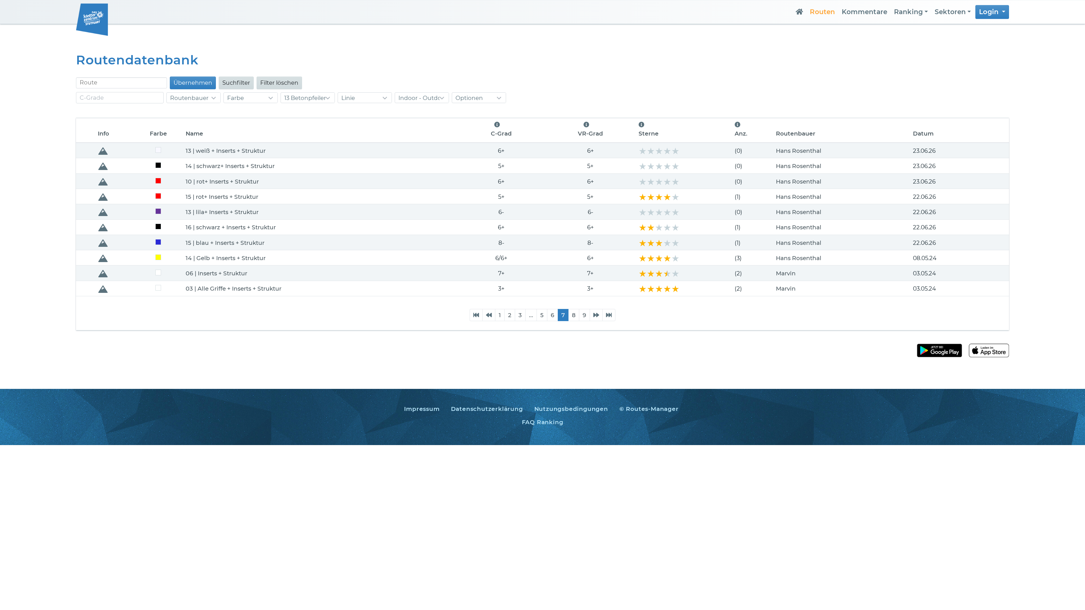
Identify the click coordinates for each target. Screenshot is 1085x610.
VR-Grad (590, 133)
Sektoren (950, 12)
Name (194, 133)
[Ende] (608, 315)
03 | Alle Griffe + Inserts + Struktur (233, 288)
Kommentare (864, 12)
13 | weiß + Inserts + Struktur (226, 150)
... (531, 315)
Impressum (421, 408)
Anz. (741, 133)
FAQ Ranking (542, 422)
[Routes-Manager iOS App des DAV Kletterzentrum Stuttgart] (985, 350)
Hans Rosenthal (798, 150)
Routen (822, 12)
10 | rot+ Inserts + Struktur (222, 181)
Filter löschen (279, 82)
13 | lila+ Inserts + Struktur (222, 211)
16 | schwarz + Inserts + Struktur (231, 227)
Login (989, 12)
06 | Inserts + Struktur (216, 273)
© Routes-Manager (649, 408)
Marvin (786, 273)
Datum (923, 133)
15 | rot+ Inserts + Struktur (222, 196)
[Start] (476, 315)
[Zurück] (488, 315)
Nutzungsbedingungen (571, 408)
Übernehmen (192, 82)
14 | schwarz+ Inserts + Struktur (230, 165)
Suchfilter (236, 82)
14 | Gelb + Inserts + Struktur (226, 258)
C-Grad (501, 133)
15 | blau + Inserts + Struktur (225, 242)
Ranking (908, 12)
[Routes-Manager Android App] (939, 350)
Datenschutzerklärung (487, 408)
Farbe (158, 133)
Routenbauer (795, 133)
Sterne (649, 133)
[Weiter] (596, 315)
